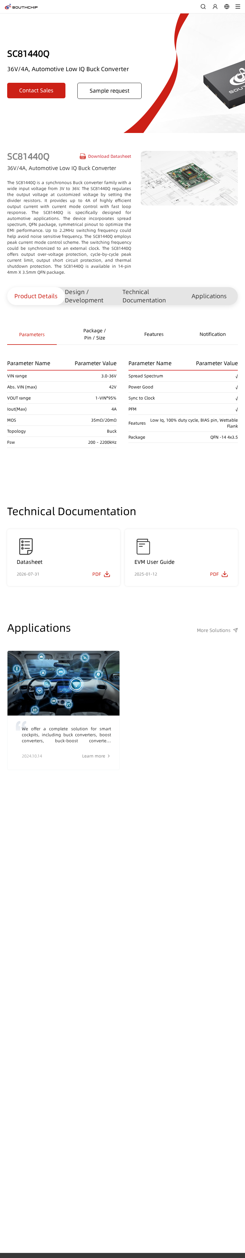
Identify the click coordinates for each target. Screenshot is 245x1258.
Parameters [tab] (32, 334)
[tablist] (122, 334)
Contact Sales (36, 90)
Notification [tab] (213, 334)
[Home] (21, 7)
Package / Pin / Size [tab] (94, 334)
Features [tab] (154, 334)
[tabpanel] (122, 396)
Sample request (109, 90)
